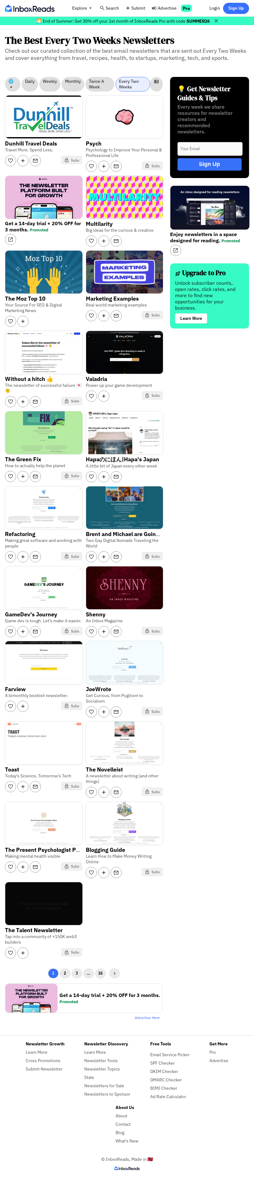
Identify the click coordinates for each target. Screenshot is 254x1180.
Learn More (191, 318)
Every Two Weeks (129, 84)
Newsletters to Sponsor (107, 1094)
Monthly (73, 81)
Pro (186, 8)
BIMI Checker (163, 1088)
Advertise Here (147, 1017)
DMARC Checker (166, 1080)
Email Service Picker (170, 1054)
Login (214, 8)
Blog (120, 1132)
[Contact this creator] (35, 160)
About (121, 1116)
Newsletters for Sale (104, 1085)
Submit (138, 8)
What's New (127, 1141)
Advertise (167, 8)
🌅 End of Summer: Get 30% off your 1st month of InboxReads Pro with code (123, 21)
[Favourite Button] (10, 160)
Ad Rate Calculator (168, 1096)
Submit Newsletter (44, 1069)
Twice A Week (96, 84)
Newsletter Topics (102, 1069)
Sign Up (236, 8)
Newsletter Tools (101, 1060)
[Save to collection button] (22, 160)
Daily (30, 81)
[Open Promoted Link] (10, 239)
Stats (89, 1077)
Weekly (50, 81)
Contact (123, 1124)
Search (112, 8)
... (88, 973)
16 (100, 973)
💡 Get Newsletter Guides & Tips (203, 93)
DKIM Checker (164, 1071)
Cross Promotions (43, 1060)
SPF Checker (162, 1063)
